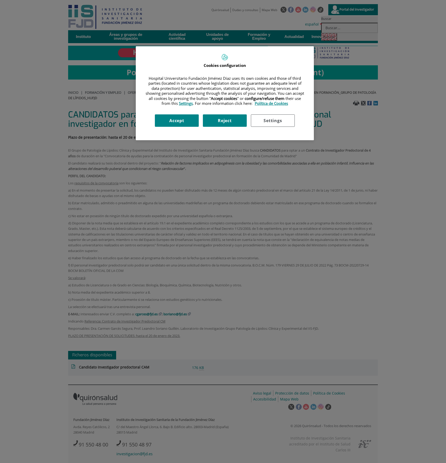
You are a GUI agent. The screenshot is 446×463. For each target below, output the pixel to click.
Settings (273, 120)
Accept (176, 120)
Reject (225, 120)
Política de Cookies (271, 103)
